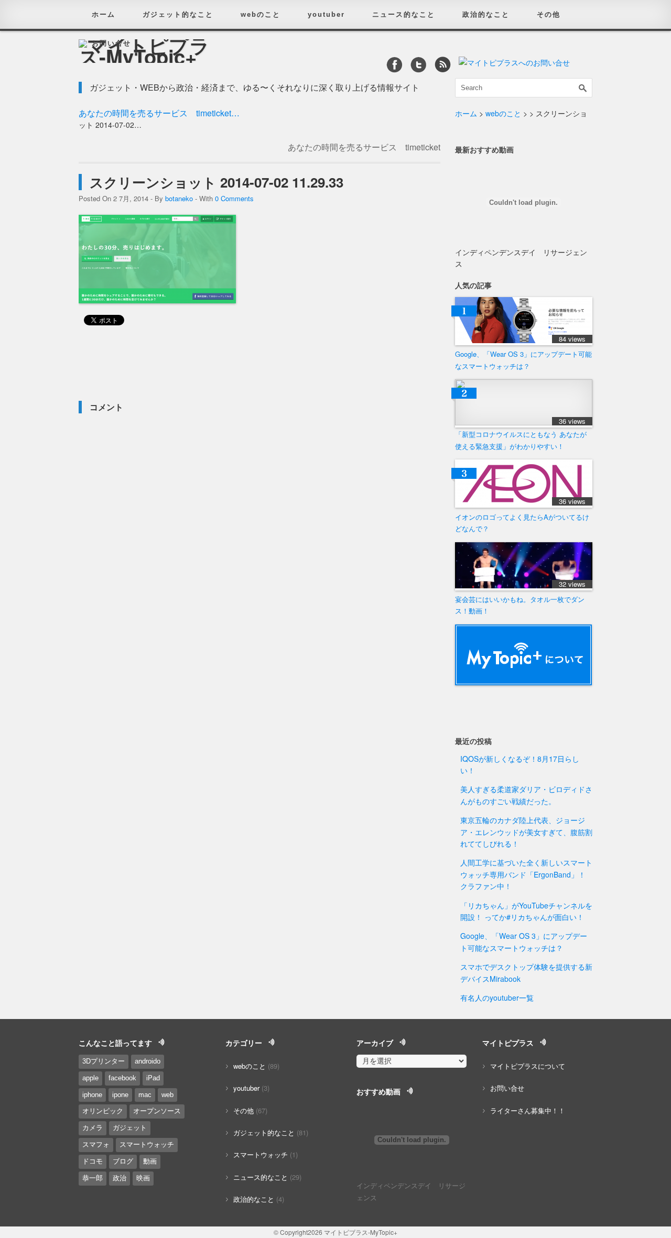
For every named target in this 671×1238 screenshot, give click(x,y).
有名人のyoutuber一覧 (497, 997)
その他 (548, 14)
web (167, 1095)
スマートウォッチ (147, 1144)
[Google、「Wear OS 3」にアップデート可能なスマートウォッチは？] (523, 342)
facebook (122, 1078)
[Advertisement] (201, 366)
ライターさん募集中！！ (527, 1110)
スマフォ (96, 1144)
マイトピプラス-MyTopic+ (360, 1232)
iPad (153, 1078)
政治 (119, 1178)
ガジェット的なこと (178, 14)
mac (144, 1095)
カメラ (92, 1128)
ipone (120, 1095)
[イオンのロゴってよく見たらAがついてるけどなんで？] (523, 505)
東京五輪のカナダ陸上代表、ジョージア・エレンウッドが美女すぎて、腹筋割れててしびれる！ (526, 832)
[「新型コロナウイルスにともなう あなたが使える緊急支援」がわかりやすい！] (523, 423)
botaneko (179, 198)
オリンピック (102, 1111)
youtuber (326, 14)
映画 (143, 1178)
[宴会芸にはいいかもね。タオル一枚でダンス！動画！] (523, 588)
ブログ (123, 1161)
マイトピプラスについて (527, 1066)
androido (147, 1061)
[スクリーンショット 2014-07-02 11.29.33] (157, 300)
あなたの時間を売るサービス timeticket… (159, 113)
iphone (92, 1095)
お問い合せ (111, 43)
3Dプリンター (103, 1061)
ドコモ (92, 1161)
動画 (150, 1161)
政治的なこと (486, 14)
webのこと (260, 14)
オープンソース (157, 1111)
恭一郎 (92, 1178)
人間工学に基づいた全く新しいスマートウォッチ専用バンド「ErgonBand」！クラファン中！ (526, 874)
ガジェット (130, 1128)
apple (90, 1078)
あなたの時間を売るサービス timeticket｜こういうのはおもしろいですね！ (364, 153)
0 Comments (234, 198)
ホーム (103, 14)
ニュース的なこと (403, 14)
